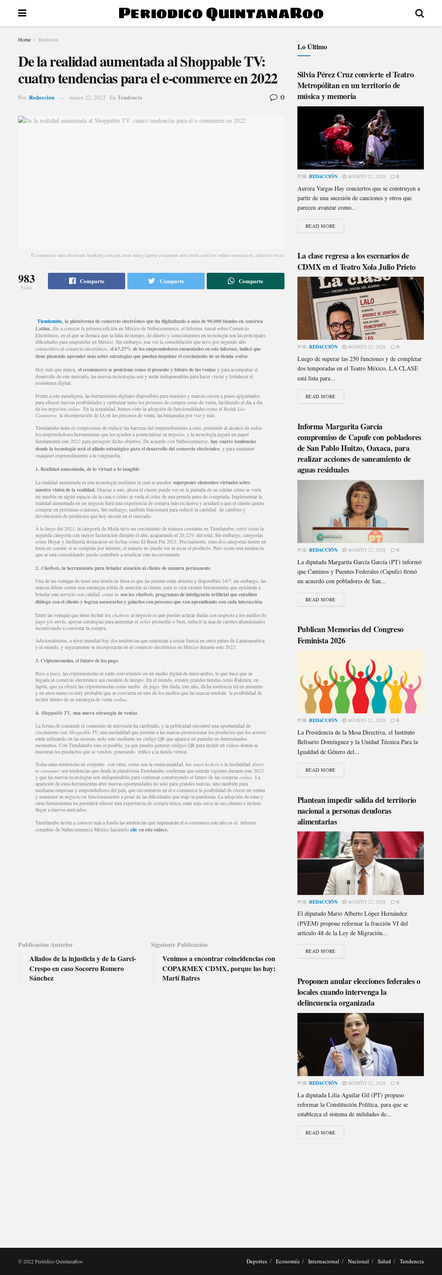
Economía (288, 1261)
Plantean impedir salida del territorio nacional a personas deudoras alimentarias (356, 810)
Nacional (358, 1261)
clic (133, 829)
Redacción (41, 97)
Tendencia (48, 39)
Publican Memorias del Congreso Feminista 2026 (350, 634)
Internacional (323, 1261)
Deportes (256, 1261)
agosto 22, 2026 (366, 176)
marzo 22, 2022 (87, 97)
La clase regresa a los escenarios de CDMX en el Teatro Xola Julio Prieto (356, 261)
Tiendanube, (50, 321)
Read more (321, 226)
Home (24, 39)
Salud (384, 1261)
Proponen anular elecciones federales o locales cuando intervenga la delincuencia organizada (358, 991)
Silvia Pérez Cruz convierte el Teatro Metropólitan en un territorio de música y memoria (355, 85)
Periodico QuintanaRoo (220, 13)
